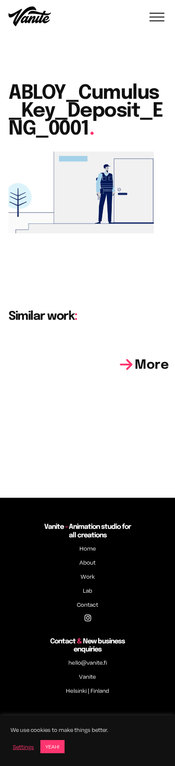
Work (88, 576)
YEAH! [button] (52, 746)
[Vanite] (29, 17)
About (87, 562)
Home (87, 548)
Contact (87, 604)
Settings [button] (23, 747)
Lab (87, 590)
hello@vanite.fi (87, 662)
